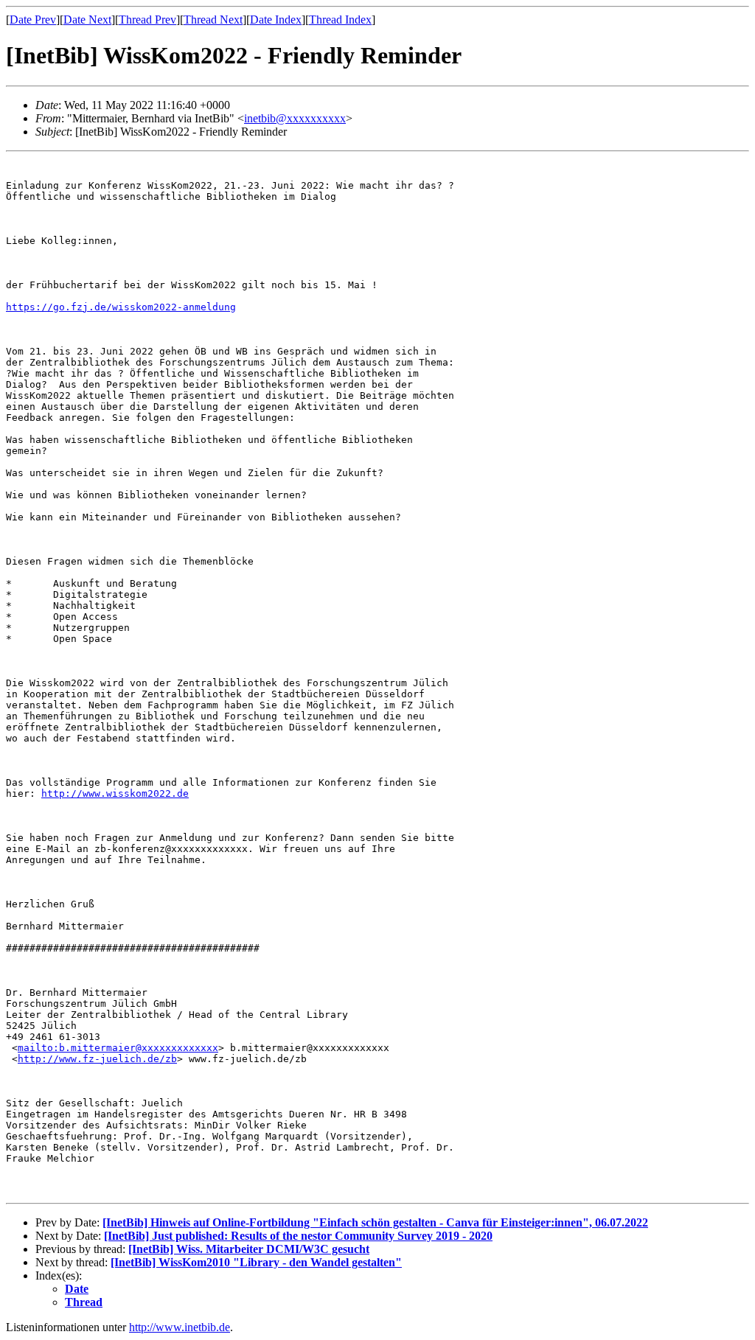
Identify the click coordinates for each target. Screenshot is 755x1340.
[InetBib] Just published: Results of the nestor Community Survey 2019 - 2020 (298, 1235)
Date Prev (33, 19)
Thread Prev (147, 19)
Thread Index (340, 19)
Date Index (276, 19)
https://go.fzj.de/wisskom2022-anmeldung (121, 307)
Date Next (87, 19)
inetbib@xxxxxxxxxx (295, 118)
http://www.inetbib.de (179, 1327)
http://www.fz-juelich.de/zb (97, 1058)
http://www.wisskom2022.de (115, 793)
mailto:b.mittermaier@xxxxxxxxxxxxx (118, 1047)
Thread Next (213, 19)
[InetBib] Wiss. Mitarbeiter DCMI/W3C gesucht (248, 1249)
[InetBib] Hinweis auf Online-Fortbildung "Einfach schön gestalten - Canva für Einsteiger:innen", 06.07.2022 (375, 1222)
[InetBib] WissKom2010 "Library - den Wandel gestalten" (256, 1262)
